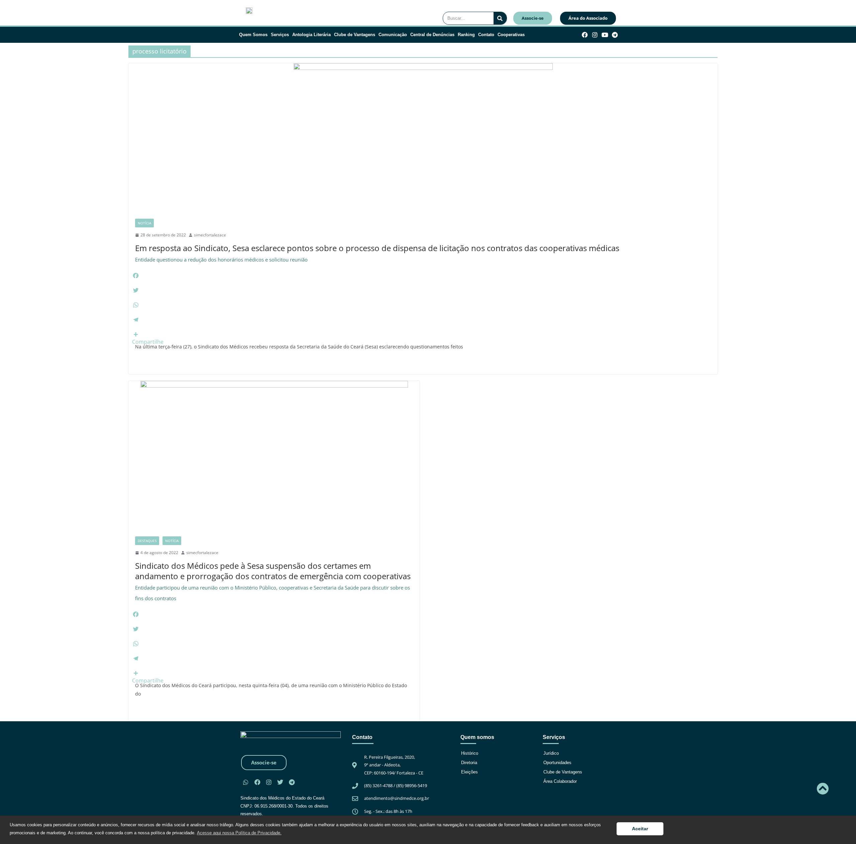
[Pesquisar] (500, 18)
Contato (486, 34)
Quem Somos (253, 34)
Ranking (466, 34)
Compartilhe (148, 341)
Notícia (144, 223)
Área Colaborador (560, 781)
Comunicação (393, 34)
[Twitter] (280, 782)
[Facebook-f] (585, 35)
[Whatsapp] (245, 782)
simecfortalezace (210, 235)
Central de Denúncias (432, 34)
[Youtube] (605, 35)
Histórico (469, 753)
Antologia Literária (311, 34)
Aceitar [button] (640, 828)
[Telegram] (615, 35)
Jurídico (551, 753)
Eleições (469, 771)
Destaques (147, 540)
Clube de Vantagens (354, 34)
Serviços (280, 34)
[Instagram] (595, 35)
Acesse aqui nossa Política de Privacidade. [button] (239, 832)
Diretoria (469, 762)
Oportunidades (557, 762)
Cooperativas (511, 34)
